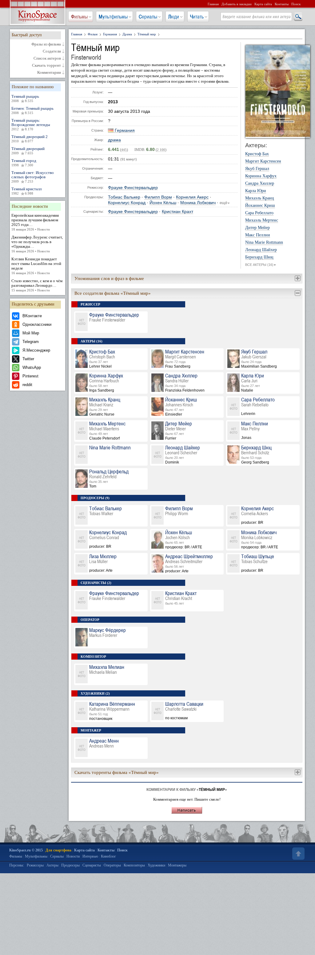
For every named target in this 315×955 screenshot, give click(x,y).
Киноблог (108, 856)
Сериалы (148, 16)
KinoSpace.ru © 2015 (26, 850)
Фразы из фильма (46, 44)
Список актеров (47, 58)
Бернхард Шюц (259, 257)
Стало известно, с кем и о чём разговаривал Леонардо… (36, 285)
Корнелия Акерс (192, 197)
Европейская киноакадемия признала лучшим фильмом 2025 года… (35, 222)
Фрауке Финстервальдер (133, 187)
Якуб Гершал (257, 169)
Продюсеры (70, 865)
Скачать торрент (46, 65)
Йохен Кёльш (163, 202)
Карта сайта (263, 4)
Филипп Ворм (158, 197)
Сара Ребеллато (259, 213)
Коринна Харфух (261, 176)
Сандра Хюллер (259, 183)
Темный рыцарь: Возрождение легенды (30, 124)
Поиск (296, 4)
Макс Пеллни (257, 235)
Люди (173, 16)
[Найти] (297, 17)
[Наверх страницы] (298, 853)
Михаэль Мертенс (261, 220)
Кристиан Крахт (177, 211)
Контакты (282, 4)
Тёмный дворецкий (28, 150)
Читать (197, 16)
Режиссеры (35, 865)
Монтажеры (177, 865)
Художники (156, 865)
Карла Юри (255, 191)
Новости (73, 856)
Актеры (52, 865)
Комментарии (49, 72)
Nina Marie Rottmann (264, 242)
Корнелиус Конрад (127, 202)
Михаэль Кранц (259, 198)
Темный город (23, 162)
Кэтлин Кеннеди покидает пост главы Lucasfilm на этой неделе (36, 266)
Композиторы (134, 865)
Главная (213, 4)
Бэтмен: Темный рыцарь (32, 110)
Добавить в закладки (236, 4)
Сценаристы (91, 865)
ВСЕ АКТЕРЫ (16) (260, 264)
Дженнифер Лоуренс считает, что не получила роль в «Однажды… (37, 244)
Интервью (90, 856)
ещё (225, 203)
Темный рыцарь (25, 98)
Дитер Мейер (257, 228)
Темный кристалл (26, 191)
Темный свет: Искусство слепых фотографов (32, 176)
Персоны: (16, 865)
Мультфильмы (113, 16)
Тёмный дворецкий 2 (29, 138)
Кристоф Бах (257, 154)
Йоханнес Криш (260, 205)
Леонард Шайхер (261, 250)
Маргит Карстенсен (263, 161)
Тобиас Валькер (124, 197)
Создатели (52, 51)
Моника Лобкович (198, 202)
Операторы (112, 865)
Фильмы (79, 16)
